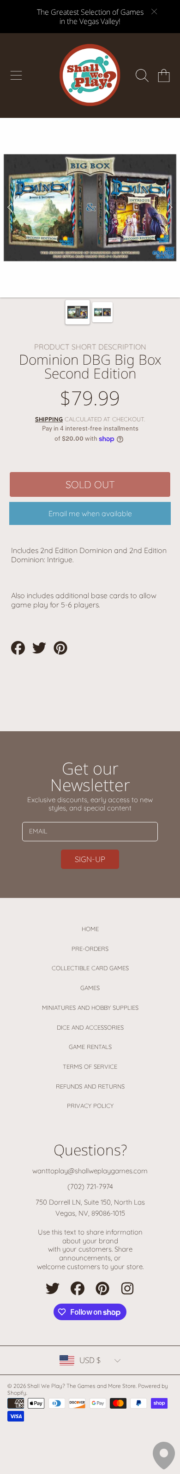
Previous (9, 207)
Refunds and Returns (90, 1086)
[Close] (154, 11)
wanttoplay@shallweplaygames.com (90, 1170)
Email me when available (90, 513)
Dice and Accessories (90, 1027)
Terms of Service (90, 1066)
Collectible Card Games (90, 968)
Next (170, 207)
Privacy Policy (90, 1105)
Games (90, 987)
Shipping (49, 419)
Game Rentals (90, 1046)
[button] (16, 75)
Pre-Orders (90, 948)
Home (90, 928)
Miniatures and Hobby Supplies (90, 1007)
